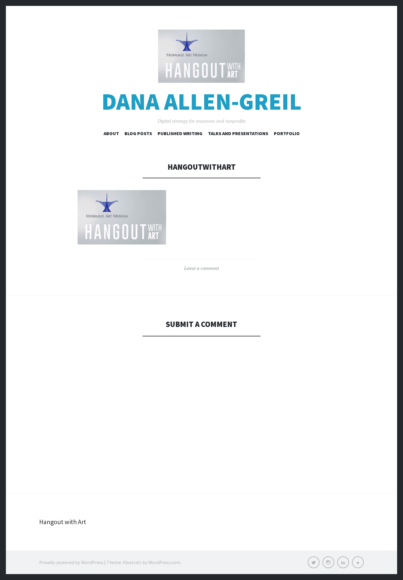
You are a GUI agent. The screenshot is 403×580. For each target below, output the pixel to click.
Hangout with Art (62, 522)
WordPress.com (164, 562)
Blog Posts (138, 133)
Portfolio (287, 133)
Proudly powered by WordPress (71, 562)
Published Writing (180, 133)
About (111, 133)
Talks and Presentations (238, 133)
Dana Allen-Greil (201, 101)
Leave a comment (201, 268)
